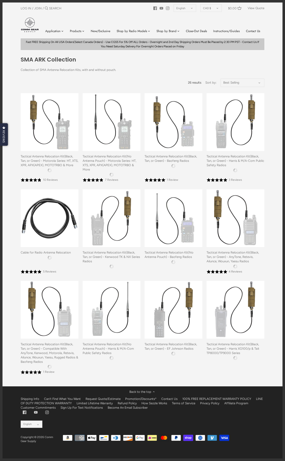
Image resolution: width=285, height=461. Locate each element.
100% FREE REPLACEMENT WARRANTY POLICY (216, 399)
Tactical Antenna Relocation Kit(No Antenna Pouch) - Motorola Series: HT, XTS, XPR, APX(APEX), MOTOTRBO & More (109, 163)
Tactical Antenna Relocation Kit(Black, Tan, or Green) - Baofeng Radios (171, 159)
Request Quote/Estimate (103, 399)
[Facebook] (155, 8)
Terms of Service (184, 403)
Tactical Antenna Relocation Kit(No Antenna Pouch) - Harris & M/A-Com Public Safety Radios (108, 348)
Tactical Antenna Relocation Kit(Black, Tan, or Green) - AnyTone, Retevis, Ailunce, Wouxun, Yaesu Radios (233, 257)
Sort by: (211, 82)
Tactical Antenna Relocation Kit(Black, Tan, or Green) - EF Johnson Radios (171, 346)
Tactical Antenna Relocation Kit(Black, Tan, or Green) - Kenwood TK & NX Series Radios (111, 257)
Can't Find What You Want (62, 399)
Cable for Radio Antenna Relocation (46, 252)
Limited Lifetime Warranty (95, 403)
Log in (26, 8)
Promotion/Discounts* (140, 399)
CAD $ (207, 8)
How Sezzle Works (154, 403)
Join (38, 8)
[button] (4, 134)
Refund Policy (127, 403)
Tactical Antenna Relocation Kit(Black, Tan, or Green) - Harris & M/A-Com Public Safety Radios (235, 161)
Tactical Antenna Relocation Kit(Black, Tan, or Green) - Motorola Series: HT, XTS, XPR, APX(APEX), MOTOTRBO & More (49, 161)
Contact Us (169, 399)
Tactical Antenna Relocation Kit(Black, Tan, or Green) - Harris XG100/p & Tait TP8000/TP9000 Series (233, 348)
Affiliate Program (236, 403)
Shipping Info (30, 399)
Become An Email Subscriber (128, 407)
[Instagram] (167, 8)
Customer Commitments (38, 407)
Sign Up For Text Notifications (82, 407)
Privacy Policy (209, 403)
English (180, 8)
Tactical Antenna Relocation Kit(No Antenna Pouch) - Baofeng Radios (169, 255)
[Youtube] (161, 8)
